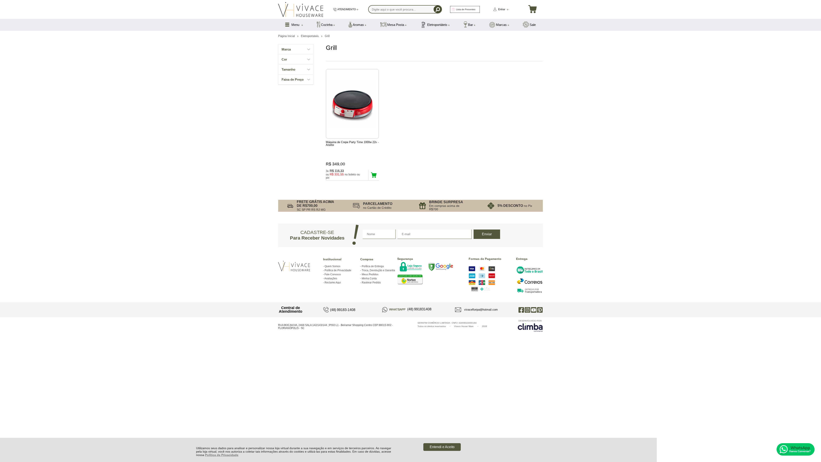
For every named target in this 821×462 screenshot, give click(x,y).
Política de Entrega (373, 266)
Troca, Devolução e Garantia (378, 270)
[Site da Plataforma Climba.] (530, 325)
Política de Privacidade (221, 455)
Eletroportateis (310, 36)
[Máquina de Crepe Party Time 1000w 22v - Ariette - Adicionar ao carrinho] (373, 175)
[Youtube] (533, 309)
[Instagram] (527, 309)
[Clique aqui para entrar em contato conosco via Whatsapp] (796, 449)
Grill (327, 36)
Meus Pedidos (370, 274)
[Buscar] (438, 9)
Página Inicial (287, 36)
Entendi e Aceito (442, 447)
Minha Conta (369, 278)
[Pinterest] (540, 309)
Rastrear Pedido (371, 282)
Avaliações (330, 278)
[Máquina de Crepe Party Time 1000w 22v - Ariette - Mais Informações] (352, 103)
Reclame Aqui (333, 282)
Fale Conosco (333, 274)
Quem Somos (332, 266)
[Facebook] (521, 309)
